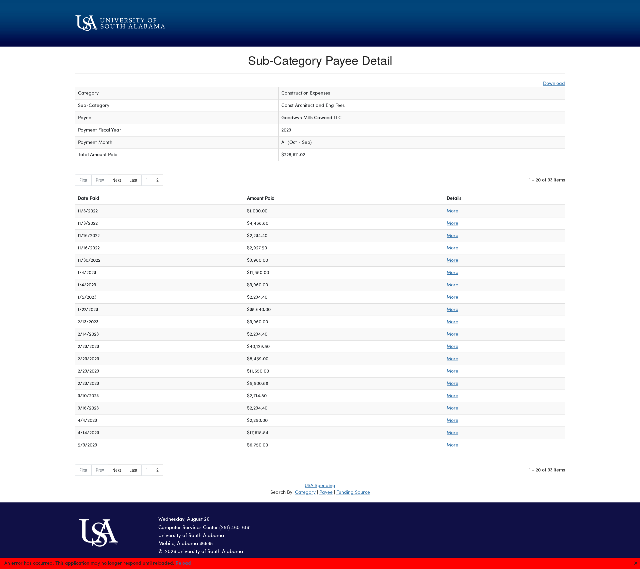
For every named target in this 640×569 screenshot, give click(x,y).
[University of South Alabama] (153, 23)
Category (305, 492)
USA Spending (320, 485)
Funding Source (353, 492)
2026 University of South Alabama (204, 551)
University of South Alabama (191, 535)
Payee (326, 492)
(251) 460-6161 (235, 527)
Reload (183, 563)
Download (554, 83)
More (452, 211)
